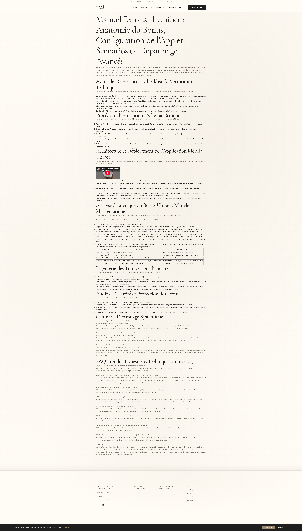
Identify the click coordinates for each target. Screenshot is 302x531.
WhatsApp (170, 1)
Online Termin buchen (102, 493)
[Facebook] (99, 505)
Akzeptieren (268, 527)
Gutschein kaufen (191, 500)
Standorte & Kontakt (176, 7)
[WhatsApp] (103, 505)
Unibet (148, 67)
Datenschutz (67, 527)
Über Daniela (190, 493)
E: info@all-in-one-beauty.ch (154, 1)
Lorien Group (154, 519)
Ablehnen (281, 527)
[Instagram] (96, 505)
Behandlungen (146, 7)
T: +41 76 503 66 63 (135, 1)
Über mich (160, 7)
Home (135, 7)
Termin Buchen (197, 7)
